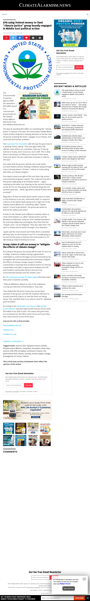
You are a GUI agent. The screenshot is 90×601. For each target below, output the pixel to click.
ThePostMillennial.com (12, 325)
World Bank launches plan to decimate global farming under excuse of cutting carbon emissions (74, 148)
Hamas (21, 354)
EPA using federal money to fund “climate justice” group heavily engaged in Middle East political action (73, 93)
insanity (28, 354)
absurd (19, 346)
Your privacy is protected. (12, 391)
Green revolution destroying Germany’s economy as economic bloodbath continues (73, 277)
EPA (11, 351)
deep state (45, 348)
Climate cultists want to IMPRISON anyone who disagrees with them (74, 158)
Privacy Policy (45, 593)
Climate (44, 346)
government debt (10, 354)
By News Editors (74, 259)
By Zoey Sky (73, 132)
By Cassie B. (73, 98)
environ (6, 351)
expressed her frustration (17, 144)
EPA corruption (20, 351)
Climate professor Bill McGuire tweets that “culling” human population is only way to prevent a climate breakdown (74, 179)
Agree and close (69, 588)
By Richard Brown (74, 142)
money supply (37, 354)
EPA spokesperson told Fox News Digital (22, 277)
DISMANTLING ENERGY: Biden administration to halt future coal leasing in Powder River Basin (73, 138)
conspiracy (26, 348)
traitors (26, 356)
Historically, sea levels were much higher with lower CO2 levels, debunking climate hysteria (74, 234)
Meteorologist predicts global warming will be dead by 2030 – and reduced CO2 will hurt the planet (74, 167)
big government (33, 346)
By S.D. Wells (72, 228)
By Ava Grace (72, 194)
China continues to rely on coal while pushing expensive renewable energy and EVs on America (72, 266)
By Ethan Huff (73, 111)
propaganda (8, 356)
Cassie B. (19, 33)
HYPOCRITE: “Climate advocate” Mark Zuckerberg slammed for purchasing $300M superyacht (73, 127)
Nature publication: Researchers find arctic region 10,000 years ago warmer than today (74, 255)
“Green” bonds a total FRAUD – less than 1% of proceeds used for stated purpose (74, 117)
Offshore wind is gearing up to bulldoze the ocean (72, 287)
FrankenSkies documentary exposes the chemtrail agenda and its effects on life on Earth (74, 211)
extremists (31, 351)
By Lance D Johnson (74, 238)
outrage (47, 354)
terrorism (18, 356)
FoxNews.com (8, 330)
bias (24, 346)
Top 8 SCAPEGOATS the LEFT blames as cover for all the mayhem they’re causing (71, 244)
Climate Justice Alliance (12, 348)
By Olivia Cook (74, 271)
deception (36, 348)
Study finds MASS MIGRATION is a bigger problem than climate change (73, 201)
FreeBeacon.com (9, 334)
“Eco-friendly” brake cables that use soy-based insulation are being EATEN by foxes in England (74, 190)
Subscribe (79, 598)
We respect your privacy (33, 587)
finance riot (41, 351)
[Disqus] (27, 482)
